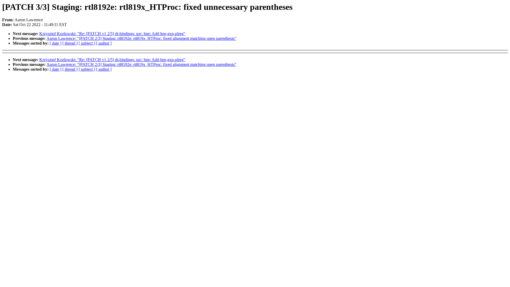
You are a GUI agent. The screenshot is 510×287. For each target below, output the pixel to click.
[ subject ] (87, 43)
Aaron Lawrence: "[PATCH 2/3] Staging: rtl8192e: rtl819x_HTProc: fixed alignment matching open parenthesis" (141, 38)
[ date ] (55, 43)
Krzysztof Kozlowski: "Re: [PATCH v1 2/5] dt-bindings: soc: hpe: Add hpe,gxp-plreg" (112, 33)
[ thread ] (70, 43)
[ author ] (104, 43)
